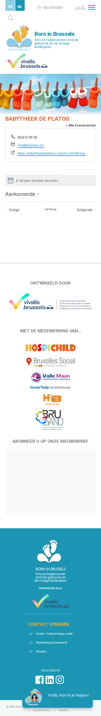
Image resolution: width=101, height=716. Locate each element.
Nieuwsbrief (53, 8)
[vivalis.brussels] (27, 54)
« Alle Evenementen (81, 125)
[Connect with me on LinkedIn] (50, 682)
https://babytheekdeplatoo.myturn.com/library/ (51, 153)
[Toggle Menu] (91, 7)
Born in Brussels (54, 34)
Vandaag (50, 209)
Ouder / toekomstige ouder (54, 633)
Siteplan (63, 710)
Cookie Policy (41, 710)
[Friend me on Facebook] (39, 682)
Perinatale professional (51, 642)
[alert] (50, 180)
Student (41, 651)
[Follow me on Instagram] (60, 682)
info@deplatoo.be (31, 145)
